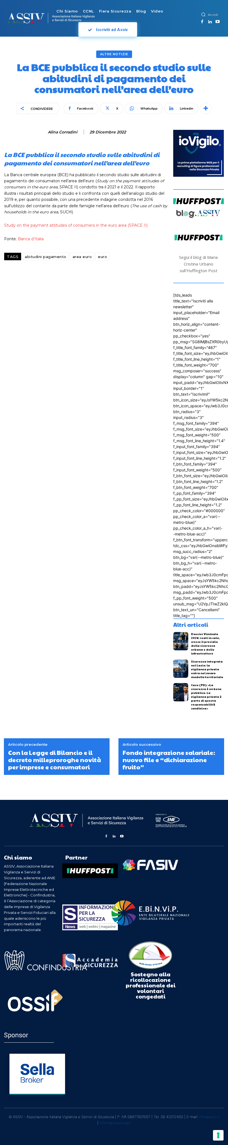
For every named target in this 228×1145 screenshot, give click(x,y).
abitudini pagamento (45, 256)
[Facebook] (202, 22)
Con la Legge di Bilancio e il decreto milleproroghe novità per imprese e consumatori (54, 760)
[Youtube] (217, 22)
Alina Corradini (62, 132)
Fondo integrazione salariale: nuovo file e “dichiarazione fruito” (169, 760)
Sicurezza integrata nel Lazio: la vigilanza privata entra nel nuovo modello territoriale (207, 669)
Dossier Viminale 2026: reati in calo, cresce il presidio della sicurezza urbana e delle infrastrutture (205, 643)
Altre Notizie (114, 54)
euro (102, 256)
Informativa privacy (115, 1123)
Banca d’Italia (31, 238)
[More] (206, 108)
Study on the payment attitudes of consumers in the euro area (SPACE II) (76, 225)
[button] (203, 14)
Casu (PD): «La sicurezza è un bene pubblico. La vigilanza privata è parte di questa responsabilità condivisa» (206, 696)
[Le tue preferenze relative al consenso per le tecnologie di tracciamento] (218, 1135)
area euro (82, 256)
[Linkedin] (210, 22)
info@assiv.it (209, 1116)
